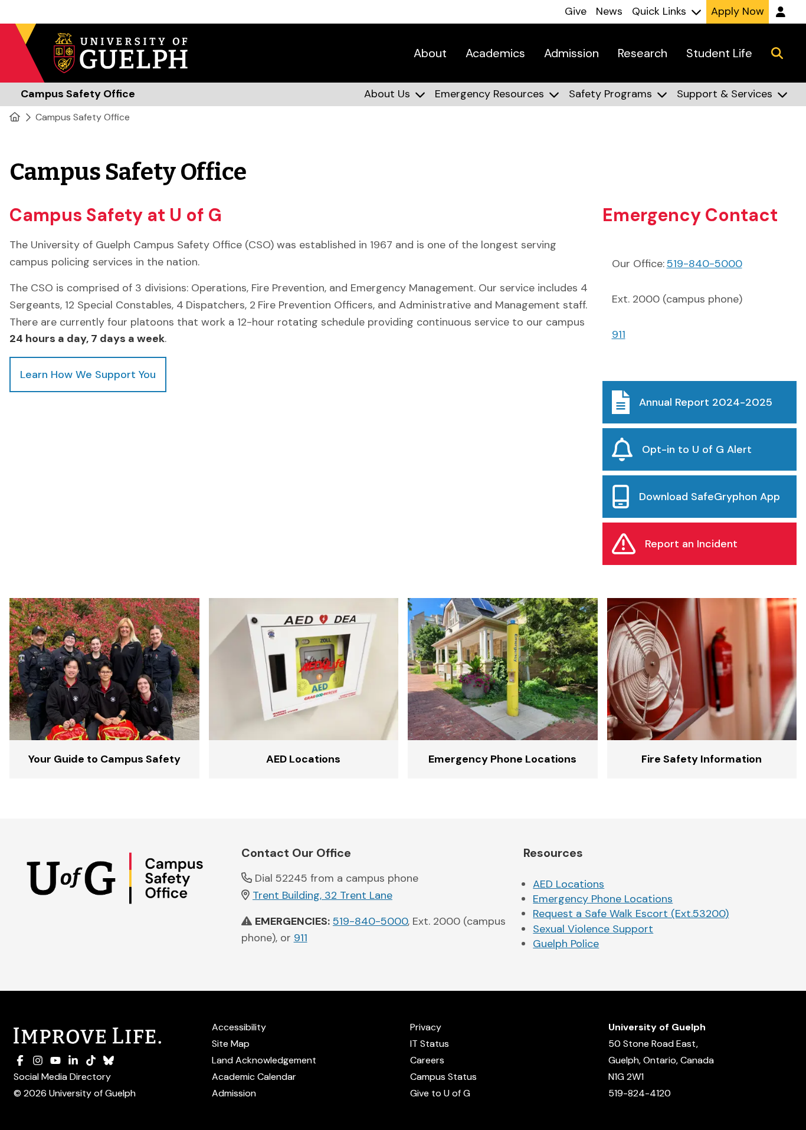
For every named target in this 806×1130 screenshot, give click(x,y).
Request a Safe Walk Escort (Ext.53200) (631, 913)
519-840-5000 (704, 264)
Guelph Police (566, 944)
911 (618, 334)
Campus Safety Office (82, 117)
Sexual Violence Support (593, 929)
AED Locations (568, 884)
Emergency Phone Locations (603, 899)
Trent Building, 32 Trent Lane (322, 895)
